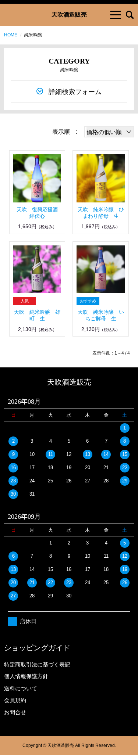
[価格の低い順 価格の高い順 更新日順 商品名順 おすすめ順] (109, 131)
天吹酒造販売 (69, 15)
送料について (20, 688)
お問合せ (15, 712)
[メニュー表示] (115, 15)
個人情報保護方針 (26, 676)
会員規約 (15, 700)
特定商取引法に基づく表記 (37, 664)
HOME (10, 34)
